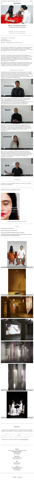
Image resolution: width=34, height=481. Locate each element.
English (31, 1)
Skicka (19, 435)
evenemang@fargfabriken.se (17, 467)
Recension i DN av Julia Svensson (7, 228)
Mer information (17, 453)
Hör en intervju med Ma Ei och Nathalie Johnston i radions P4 (12, 232)
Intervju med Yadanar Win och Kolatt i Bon (9, 230)
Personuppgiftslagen (24, 439)
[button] (1, 3)
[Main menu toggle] (32, 3)
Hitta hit (24, 450)
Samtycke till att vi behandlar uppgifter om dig (15, 439)
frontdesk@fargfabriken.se (17, 451)
